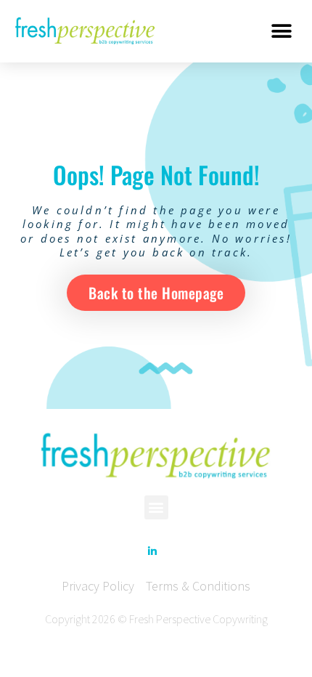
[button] (281, 31)
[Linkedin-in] (152, 551)
